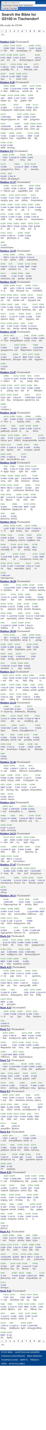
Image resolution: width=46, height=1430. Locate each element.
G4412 (3, 314)
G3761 (3, 214)
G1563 (26, 868)
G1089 (16, 485)
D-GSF (10, 145)
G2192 (3, 73)
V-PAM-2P (23, 818)
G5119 (3, 323)
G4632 (9, 304)
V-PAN (3, 136)
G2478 (30, 295)
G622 (3, 1313)
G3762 (23, 195)
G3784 (10, 604)
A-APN (17, 930)
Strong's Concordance (13, 1356)
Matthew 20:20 (8, 631)
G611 (12, 335)
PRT (5, 288)
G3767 (12, 45)
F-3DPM (34, 167)
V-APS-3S (5, 547)
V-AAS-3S (13, 316)
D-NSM (4, 176)
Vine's (4, 1364)
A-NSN (14, 547)
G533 (24, 435)
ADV (3, 98)
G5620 (32, 123)
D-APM (34, 1147)
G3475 (29, 706)
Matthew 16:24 (8, 412)
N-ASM (11, 207)
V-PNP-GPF (8, 902)
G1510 (33, 466)
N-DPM (4, 428)
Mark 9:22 (5, 1291)
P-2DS (38, 397)
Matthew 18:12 (8, 522)
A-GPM (4, 107)
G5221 (16, 105)
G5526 (28, 1154)
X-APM (24, 1066)
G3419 (32, 114)
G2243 (31, 877)
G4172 (9, 918)
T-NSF (3, 388)
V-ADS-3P (18, 488)
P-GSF (10, 656)
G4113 (3, 273)
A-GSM (31, 297)
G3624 (9, 1104)
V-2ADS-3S (36, 528)
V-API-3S (21, 188)
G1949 (12, 1176)
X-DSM (4, 538)
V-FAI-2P (4, 687)
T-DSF (32, 507)
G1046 (3, 105)
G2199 (17, 644)
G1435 (38, 45)
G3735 (9, 563)
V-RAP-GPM (26, 478)
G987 (10, 173)
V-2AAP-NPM (33, 911)
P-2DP (21, 469)
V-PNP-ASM (17, 507)
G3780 (34, 544)
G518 (16, 918)
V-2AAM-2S (14, 157)
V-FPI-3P (26, 1107)
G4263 (29, 535)
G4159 (26, 1145)
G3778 (3, 173)
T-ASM (3, 207)
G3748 (35, 475)
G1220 (34, 604)
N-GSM (4, 198)
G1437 (6, 45)
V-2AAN (19, 136)
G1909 (9, 55)
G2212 (27, 395)
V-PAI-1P (17, 357)
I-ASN (6, 528)
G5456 (20, 273)
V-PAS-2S (20, 48)
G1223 (30, 133)
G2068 (22, 1083)
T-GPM (31, 98)
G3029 (26, 123)
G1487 (17, 204)
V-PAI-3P (35, 469)
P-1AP (9, 1335)
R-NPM (35, 478)
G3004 (16, 164)
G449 (11, 1083)
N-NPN (29, 538)
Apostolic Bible (17, 1364)
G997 (11, 1323)
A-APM (37, 1097)
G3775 (28, 1011)
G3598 (3, 142)
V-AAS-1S (20, 1097)
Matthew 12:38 (8, 331)
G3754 (13, 64)
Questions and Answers (27, 1352)
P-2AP (3, 828)
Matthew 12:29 (8, 282)
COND (6, 48)
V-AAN (4, 245)
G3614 (15, 295)
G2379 (22, 55)
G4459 (12, 285)
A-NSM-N (25, 198)
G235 (26, 989)
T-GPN (26, 117)
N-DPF (3, 276)
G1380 (18, 525)
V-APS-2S (5, 67)
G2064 (12, 86)
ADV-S (3, 316)
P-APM (37, 697)
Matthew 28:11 (8, 895)
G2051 (12, 254)
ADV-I (12, 288)
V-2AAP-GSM (15, 88)
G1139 (3, 114)
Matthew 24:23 (8, 833)
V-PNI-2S (4, 1325)
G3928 (18, 133)
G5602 (17, 475)
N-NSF (9, 388)
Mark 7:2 (5, 1060)
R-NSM (4, 606)
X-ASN (12, 76)
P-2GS (3, 57)
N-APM (41, 1085)
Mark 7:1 (5, 1029)
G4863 (11, 1033)
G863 (3, 554)
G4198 (16, 563)
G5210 (21, 466)
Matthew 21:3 (7, 671)
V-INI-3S (23, 768)
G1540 (20, 535)
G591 (3, 622)
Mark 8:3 (5, 1091)
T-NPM (30, 388)
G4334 (12, 635)
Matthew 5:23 (7, 41)
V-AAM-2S (13, 1325)
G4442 (35, 1294)
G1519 (32, 86)
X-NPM (23, 157)
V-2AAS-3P (10, 497)
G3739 (36, 223)
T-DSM (30, 747)
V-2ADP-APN (34, 930)
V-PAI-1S (14, 469)
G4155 (28, 613)
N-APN (10, 307)
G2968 (3, 1194)
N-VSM (4, 357)
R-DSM (37, 226)
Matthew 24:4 (7, 802)
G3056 (10, 775)
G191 (10, 264)
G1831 (3, 123)
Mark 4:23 (5, 1007)
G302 (3, 494)
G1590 (24, 1104)
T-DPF (34, 266)
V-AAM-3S (11, 447)
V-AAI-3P (18, 107)
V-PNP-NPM (6, 117)
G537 (16, 927)
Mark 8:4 (5, 1131)
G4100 (15, 856)
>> (2, 34)
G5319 (22, 980)
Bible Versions (34, 1356)
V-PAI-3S (4, 76)
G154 (3, 663)
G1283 (30, 323)
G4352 (18, 654)
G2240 (14, 1123)
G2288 (27, 485)
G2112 (11, 694)
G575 (25, 354)
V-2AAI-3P (18, 167)
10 (39, 31)
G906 (10, 1304)
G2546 (37, 55)
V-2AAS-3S (33, 678)
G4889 (27, 594)
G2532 (6, 86)
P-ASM (21, 616)
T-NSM (20, 67)
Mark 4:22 (5, 967)
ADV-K (38, 57)
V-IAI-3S (11, 606)
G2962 (25, 684)
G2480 (3, 133)
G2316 (21, 1273)
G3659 (3, 1204)
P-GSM (25, 88)
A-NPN (6, 188)
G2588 (15, 958)
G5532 (40, 684)
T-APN (3, 307)
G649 (25, 694)
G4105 (3, 544)
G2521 (9, 949)
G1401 (31, 585)
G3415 (3, 64)
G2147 (3, 594)
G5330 (23, 345)
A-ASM (29, 316)
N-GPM (4, 167)
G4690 (21, 744)
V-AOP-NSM (19, 566)
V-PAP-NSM (39, 616)
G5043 (14, 725)
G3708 (11, 154)
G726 (24, 304)
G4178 (12, 1294)
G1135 (26, 734)
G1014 (9, 233)
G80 (25, 64)
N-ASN (38, 48)
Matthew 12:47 (8, 372)
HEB (5, 469)
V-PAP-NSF (20, 656)
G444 (3, 504)
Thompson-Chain (9, 1360)
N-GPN (33, 117)
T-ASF (16, 98)
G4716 (26, 444)
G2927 (34, 971)
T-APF (32, 1207)
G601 (3, 242)
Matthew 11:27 (8, 182)
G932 (3, 513)
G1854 (9, 395)
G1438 (33, 164)
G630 (18, 1095)
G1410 (18, 285)
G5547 (27, 846)
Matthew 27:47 (8, 864)
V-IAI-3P (17, 880)
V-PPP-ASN (5, 575)
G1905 (32, 784)
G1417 (35, 105)
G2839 (16, 1073)
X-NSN (28, 973)
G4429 (17, 1194)
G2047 (9, 1163)
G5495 (25, 1073)
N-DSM (11, 538)
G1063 (12, 971)
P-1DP (23, 1325)
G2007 (20, 1204)
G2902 (9, 613)
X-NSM (27, 217)
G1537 (19, 114)
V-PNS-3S (11, 235)
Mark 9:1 (5, 1231)
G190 (9, 454)
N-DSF (3, 516)
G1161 (16, 376)
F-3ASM (41, 438)
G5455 (39, 877)
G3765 (10, 794)
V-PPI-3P (12, 1035)
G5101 (6, 525)
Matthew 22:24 (8, 702)
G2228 (6, 285)
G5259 (31, 185)
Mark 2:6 (5, 936)
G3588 (31, 45)
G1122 (3, 164)
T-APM (34, 1085)
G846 (24, 86)
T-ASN (31, 48)
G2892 (16, 908)
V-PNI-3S (20, 288)
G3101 (3, 426)
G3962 (3, 195)
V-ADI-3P (14, 338)
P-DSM (29, 107)
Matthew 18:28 (8, 581)
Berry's (24, 1360)
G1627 (11, 1185)
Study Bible (7, 1352)
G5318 (9, 999)
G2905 (29, 254)
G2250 (23, 784)
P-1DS (14, 188)
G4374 (18, 45)
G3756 (6, 254)
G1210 (11, 314)
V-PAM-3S (11, 457)
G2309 (15, 354)
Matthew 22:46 (8, 762)
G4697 (29, 1323)
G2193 (37, 485)
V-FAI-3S (14, 257)
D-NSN (34, 1076)
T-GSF (36, 136)
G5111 (25, 775)
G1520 (13, 544)
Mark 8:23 (5, 1172)
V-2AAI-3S (8, 378)
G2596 (18, 73)
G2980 (3, 404)
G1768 (22, 554)
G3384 (9, 385)
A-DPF (17, 1076)
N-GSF (3, 145)
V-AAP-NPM (6, 880)
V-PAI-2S (29, 625)
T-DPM (38, 419)
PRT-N (39, 126)
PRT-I (34, 547)
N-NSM (27, 67)
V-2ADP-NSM (15, 1178)
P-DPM (13, 818)
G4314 (24, 1033)
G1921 (33, 195)
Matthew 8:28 (7, 82)
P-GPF (27, 902)
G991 (21, 815)
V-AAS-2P (17, 859)
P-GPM (33, 687)
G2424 (19, 416)
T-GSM (38, 188)
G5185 (3, 1185)
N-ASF (23, 98)
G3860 (20, 185)
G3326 (29, 644)
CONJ (12, 48)
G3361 (39, 123)
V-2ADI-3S (5, 992)
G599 (26, 716)
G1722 (27, 164)
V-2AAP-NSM (6, 556)
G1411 (3, 1282)
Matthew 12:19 (8, 251)
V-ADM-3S (26, 438)
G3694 (3, 435)
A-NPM (18, 126)
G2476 (15, 395)
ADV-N (11, 796)
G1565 (9, 142)
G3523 (36, 1095)
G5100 (11, 73)
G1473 (14, 185)
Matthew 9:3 (6, 151)
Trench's (34, 1360)
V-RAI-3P (17, 397)
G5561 (22, 95)
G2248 (23, 1323)
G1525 (35, 285)
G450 (9, 744)
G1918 (21, 725)
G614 (13, 989)
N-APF (39, 1207)
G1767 (35, 554)
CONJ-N (4, 217)
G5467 (17, 123)
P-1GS (11, 198)
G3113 (3, 1123)
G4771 (3, 55)
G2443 (16, 980)
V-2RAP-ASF (31, 1275)
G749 (3, 927)
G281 (6, 466)
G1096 (34, 525)
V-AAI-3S (27, 778)
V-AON (32, 768)
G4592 (37, 354)
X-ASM (12, 136)
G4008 (3, 95)
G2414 (21, 1052)
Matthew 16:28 (8, 462)
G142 (9, 444)
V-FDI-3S (4, 1157)
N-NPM (37, 388)
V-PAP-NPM (38, 347)
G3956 (6, 185)
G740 (40, 1083)
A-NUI (35, 107)
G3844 (20, 663)
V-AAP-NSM (12, 616)
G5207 (10, 204)
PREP (9, 57)
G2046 (3, 684)
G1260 (27, 949)
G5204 (32, 1304)
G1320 (3, 354)
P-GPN (26, 547)
